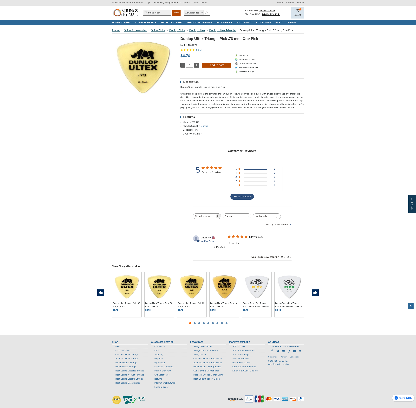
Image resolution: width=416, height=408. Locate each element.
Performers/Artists (241, 363)
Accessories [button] (225, 22)
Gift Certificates (162, 375)
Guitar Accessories (135, 30)
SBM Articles (238, 346)
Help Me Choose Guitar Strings (209, 375)
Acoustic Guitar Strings (126, 358)
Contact (290, 3)
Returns (158, 379)
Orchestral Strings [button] (200, 22)
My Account (160, 363)
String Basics (199, 354)
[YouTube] (294, 351)
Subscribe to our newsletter (285, 346)
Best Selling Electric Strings (129, 379)
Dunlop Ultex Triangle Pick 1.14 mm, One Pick (223, 305)
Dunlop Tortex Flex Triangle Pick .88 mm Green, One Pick (288, 305)
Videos (186, 3)
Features (189, 117)
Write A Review (242, 196)
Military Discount (162, 371)
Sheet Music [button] (245, 22)
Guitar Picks (158, 30)
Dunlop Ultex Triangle (222, 30)
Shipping (158, 354)
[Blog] (300, 351)
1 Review (200, 50)
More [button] (279, 22)
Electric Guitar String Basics (207, 367)
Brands (291, 22)
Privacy (283, 357)
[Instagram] (283, 351)
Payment (158, 358)
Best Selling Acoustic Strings (129, 375)
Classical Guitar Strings (126, 354)
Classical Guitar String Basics (207, 358)
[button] (297, 15)
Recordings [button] (264, 22)
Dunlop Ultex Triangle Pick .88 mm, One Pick (159, 305)
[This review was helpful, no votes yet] (282, 257)
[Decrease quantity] (182, 65)
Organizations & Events (244, 367)
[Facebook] (272, 351)
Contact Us (159, 346)
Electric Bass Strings (125, 367)
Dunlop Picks (177, 30)
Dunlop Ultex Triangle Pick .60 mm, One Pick (126, 305)
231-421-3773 (267, 10)
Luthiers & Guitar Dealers (245, 371)
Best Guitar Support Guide (206, 379)
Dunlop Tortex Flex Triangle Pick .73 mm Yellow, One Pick (256, 305)
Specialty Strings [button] (173, 22)
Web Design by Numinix (278, 364)
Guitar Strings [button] (122, 22)
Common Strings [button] (146, 22)
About (280, 3)
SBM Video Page (240, 354)
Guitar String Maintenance (206, 371)
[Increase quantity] (196, 65)
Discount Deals (123, 350)
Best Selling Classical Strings (129, 371)
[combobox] (237, 216)
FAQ (156, 350)
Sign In (300, 3)
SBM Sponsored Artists (244, 350)
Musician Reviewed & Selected (127, 3)
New (117, 346)
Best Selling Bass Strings (127, 383)
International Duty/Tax (165, 383)
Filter (176, 13)
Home (116, 30)
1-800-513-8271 (271, 14)
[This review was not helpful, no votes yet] (288, 257)
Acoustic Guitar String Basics (207, 363)
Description (191, 82)
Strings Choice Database (205, 350)
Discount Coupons (163, 367)
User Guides (200, 3)
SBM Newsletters (241, 358)
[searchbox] (204, 216)
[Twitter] (277, 351)
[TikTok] (288, 351)
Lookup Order (161, 387)
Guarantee (272, 357)
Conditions (294, 357)
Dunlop (204, 126)
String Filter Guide (202, 346)
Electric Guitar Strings (126, 363)
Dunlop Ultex (197, 30)
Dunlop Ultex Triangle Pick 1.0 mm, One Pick (191, 305)
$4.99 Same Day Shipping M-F (163, 3)
